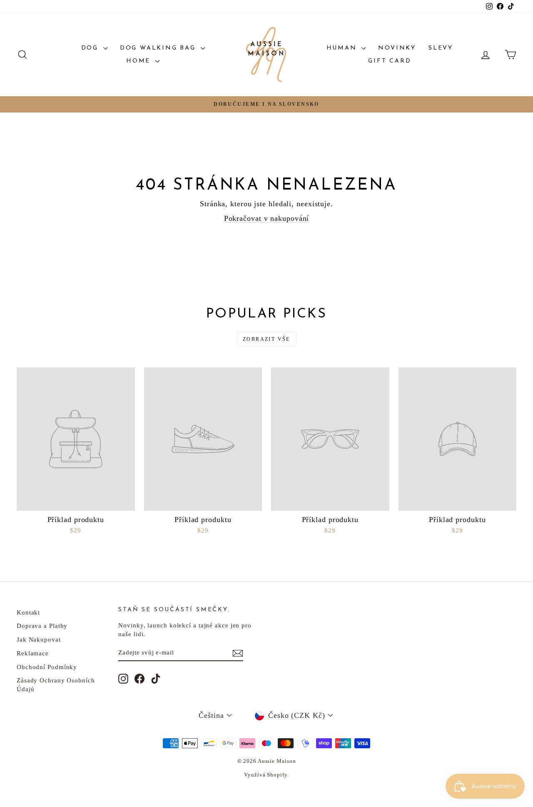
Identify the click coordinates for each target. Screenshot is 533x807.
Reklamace (33, 653)
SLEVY (440, 48)
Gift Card (389, 61)
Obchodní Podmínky (47, 667)
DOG (91, 48)
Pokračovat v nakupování (266, 218)
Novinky (397, 48)
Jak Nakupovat (39, 639)
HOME (139, 61)
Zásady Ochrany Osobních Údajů (56, 684)
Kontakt (28, 612)
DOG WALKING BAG (159, 48)
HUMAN (343, 48)
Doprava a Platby (42, 625)
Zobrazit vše (266, 339)
